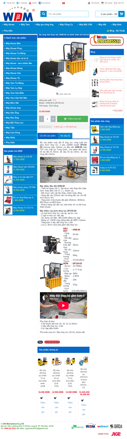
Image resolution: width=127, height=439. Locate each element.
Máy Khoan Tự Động (16, 53)
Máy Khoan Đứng (14, 68)
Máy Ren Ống (12, 118)
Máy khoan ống (13, 108)
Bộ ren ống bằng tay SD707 (24, 197)
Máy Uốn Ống (12, 113)
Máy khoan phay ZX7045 (24, 187)
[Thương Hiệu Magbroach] (77, 429)
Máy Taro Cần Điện (15, 93)
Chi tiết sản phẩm (48, 136)
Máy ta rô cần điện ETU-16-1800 (24, 177)
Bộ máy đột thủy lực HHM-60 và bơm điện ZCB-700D (56, 378)
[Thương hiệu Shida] (116, 429)
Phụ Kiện (10, 142)
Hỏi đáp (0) (65, 136)
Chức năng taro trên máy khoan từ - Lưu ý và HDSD (111, 70)
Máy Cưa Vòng (13, 132)
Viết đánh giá (71, 127)
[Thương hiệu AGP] (116, 437)
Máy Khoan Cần (13, 73)
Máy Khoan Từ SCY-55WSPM (24, 208)
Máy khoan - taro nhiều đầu (19, 63)
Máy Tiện (10, 128)
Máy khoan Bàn (13, 43)
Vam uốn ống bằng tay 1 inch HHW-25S (111, 127)
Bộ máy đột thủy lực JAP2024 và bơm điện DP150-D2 (84, 378)
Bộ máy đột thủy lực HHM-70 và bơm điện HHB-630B (43, 378)
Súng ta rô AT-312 (108, 167)
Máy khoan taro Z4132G (24, 167)
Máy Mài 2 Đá (12, 103)
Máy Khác (10, 137)
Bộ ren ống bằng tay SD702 (111, 157)
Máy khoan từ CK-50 (22, 156)
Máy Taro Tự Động (15, 83)
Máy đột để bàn (52, 342)
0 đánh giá (58, 127)
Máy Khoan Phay (14, 48)
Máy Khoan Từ (13, 78)
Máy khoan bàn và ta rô (17, 58)
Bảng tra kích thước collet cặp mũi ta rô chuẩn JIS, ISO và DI (110, 59)
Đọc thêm (118, 110)
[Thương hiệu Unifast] (103, 429)
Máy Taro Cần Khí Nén (16, 98)
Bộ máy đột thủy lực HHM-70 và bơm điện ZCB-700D (70, 378)
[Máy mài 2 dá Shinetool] (103, 437)
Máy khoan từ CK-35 (109, 147)
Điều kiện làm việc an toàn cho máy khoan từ (111, 92)
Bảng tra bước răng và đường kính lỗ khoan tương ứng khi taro (109, 103)
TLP (54, 100)
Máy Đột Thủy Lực (14, 123)
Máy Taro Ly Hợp (14, 88)
